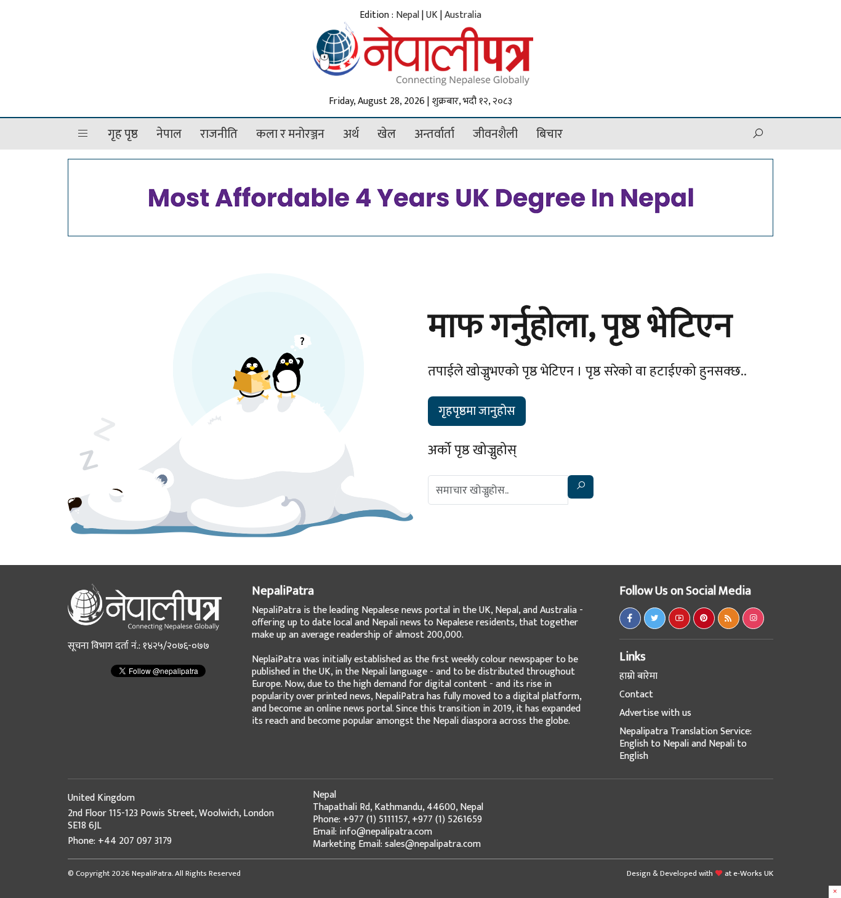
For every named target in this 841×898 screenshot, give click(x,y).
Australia (463, 15)
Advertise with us (655, 713)
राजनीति (219, 134)
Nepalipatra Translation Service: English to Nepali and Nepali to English (685, 743)
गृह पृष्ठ (123, 134)
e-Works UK (753, 873)
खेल (386, 134)
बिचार (549, 134)
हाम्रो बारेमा (638, 676)
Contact (636, 694)
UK (432, 15)
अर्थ (351, 134)
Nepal (407, 15)
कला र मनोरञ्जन (290, 134)
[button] (83, 134)
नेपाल (169, 134)
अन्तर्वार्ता (434, 134)
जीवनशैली (495, 134)
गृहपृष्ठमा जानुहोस (476, 411)
